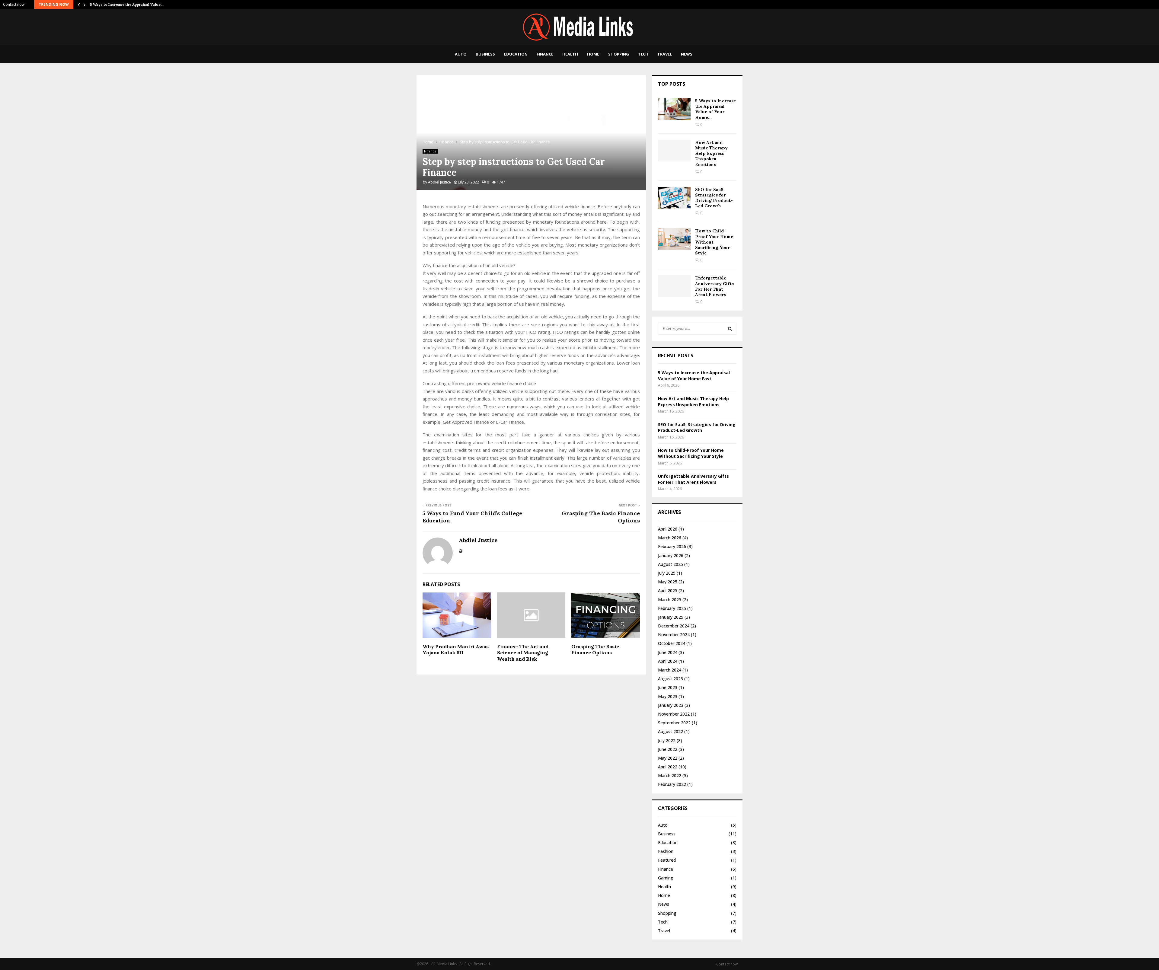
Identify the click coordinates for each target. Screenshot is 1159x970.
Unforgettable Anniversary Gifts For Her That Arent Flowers (714, 286)
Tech (643, 54)
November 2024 (674, 634)
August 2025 (670, 564)
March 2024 (669, 670)
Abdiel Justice (439, 182)
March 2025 (669, 599)
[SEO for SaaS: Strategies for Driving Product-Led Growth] (674, 198)
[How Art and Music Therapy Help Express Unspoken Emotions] (674, 150)
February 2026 (672, 546)
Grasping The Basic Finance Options (595, 649)
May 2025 (667, 582)
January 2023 (670, 705)
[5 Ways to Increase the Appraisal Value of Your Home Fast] (674, 109)
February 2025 (672, 608)
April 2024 (667, 661)
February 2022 (672, 784)
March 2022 (669, 775)
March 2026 (669, 538)
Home (593, 54)
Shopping (618, 54)
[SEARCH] (729, 329)
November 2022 (674, 714)
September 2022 (674, 723)
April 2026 (667, 529)
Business (485, 54)
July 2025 (666, 573)
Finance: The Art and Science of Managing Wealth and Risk (522, 652)
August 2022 (670, 731)
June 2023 (667, 687)
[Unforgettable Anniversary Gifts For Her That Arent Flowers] (674, 286)
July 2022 (666, 740)
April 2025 (667, 590)
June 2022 (667, 749)
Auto (461, 54)
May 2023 (667, 696)
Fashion (665, 851)
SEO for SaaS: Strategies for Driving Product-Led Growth (714, 198)
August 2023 (670, 678)
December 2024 (673, 626)
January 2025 (670, 617)
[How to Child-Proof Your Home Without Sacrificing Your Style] (674, 239)
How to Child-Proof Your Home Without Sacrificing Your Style (691, 453)
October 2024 (671, 643)
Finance (545, 54)
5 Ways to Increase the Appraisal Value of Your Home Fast (694, 375)
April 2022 (667, 767)
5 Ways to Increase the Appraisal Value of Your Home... (715, 109)
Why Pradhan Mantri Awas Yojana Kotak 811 (456, 649)
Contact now (13, 4)
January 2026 (670, 555)
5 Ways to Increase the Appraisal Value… (127, 4)
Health (570, 54)
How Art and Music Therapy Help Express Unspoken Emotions (711, 153)
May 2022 (667, 758)
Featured (667, 860)
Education (516, 54)
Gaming (665, 878)
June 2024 (667, 652)
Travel (664, 54)
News (686, 54)
